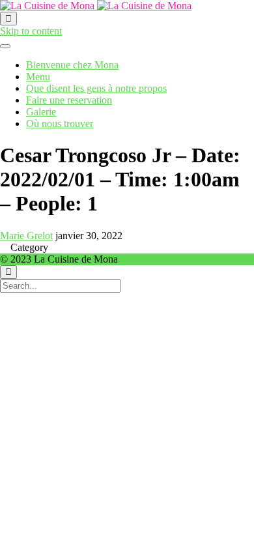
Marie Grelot (26, 235)
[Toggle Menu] (5, 46)
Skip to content (31, 30)
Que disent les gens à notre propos (96, 88)
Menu (38, 76)
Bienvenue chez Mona (72, 64)
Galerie (41, 111)
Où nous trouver (59, 123)
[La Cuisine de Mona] (95, 5)
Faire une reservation (69, 100)
